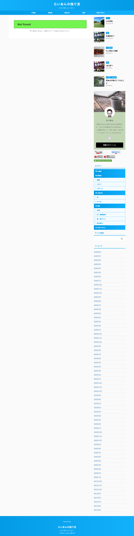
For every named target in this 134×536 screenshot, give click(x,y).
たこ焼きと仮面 (112, 50)
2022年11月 (98, 436)
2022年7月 (97, 452)
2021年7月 (97, 502)
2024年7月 (97, 354)
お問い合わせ (100, 13)
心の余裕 (109, 21)
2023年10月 (98, 391)
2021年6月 (97, 506)
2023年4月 (97, 415)
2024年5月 (97, 362)
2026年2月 (97, 276)
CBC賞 (108, 65)
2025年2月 (97, 325)
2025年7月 (97, 305)
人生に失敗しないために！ (67, 530)
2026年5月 (97, 264)
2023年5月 (97, 411)
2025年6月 (97, 309)
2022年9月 (97, 444)
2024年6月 (97, 358)
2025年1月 (97, 329)
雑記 (83, 13)
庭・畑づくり (101, 219)
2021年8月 (97, 497)
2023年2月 (97, 424)
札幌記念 (109, 36)
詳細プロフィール (109, 145)
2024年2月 (97, 375)
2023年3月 (97, 420)
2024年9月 (97, 346)
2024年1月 (97, 379)
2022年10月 (98, 440)
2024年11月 (98, 338)
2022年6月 (97, 456)
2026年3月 (97, 272)
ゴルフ (99, 184)
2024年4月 (97, 366)
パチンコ (100, 188)
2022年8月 (97, 448)
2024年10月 (98, 342)
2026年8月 (97, 252)
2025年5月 (97, 313)
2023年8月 (97, 399)
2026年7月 (97, 256)
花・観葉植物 (101, 214)
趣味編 (50, 13)
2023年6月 (97, 407)
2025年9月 (97, 297)
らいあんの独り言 (67, 4)
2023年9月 (97, 395)
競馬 (98, 180)
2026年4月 (97, 268)
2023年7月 (97, 403)
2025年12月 (98, 284)
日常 (98, 210)
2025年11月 (98, 289)
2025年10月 (98, 293)
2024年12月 (98, 334)
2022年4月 (97, 465)
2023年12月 (98, 383)
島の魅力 (100, 223)
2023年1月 (97, 428)
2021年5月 (97, 510)
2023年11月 (98, 387)
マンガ (99, 201)
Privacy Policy (67, 521)
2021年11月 (98, 485)
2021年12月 (98, 481)
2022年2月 (97, 473)
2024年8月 (97, 350)
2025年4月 (97, 317)
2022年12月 (98, 432)
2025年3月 (97, 321)
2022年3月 (97, 469)
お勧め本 (67, 13)
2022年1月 (97, 477)
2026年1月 (97, 280)
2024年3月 (97, 370)
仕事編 (33, 13)
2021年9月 (97, 493)
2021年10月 (98, 489)
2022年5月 (97, 461)
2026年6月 (97, 260)
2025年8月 (97, 301)
